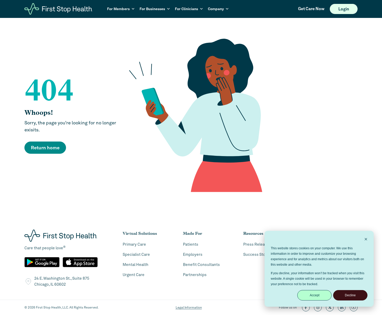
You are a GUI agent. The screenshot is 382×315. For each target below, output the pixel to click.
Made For (192, 233)
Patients (190, 244)
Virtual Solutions (140, 233)
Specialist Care (136, 254)
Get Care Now (311, 8)
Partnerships (195, 274)
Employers (192, 254)
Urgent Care (133, 274)
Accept (314, 295)
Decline (350, 295)
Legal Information (189, 307)
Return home (45, 147)
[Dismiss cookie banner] (365, 240)
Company (216, 9)
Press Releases (257, 244)
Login (343, 8)
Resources (253, 233)
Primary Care (134, 244)
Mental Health (135, 264)
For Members (118, 9)
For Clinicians (186, 9)
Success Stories (258, 254)
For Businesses (152, 9)
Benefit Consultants (201, 264)
